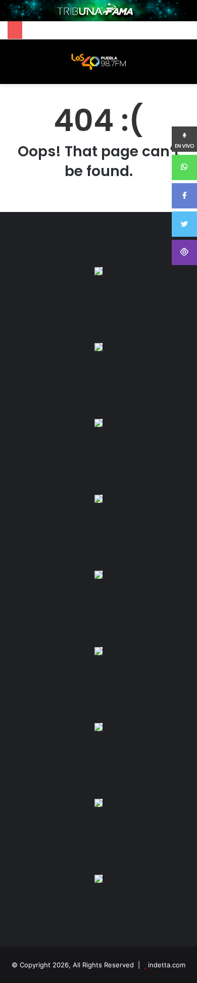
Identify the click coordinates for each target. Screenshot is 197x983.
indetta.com (166, 965)
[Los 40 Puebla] (98, 62)
